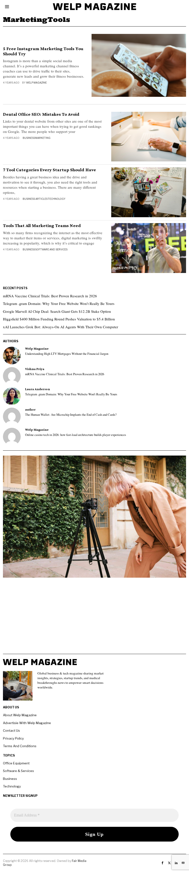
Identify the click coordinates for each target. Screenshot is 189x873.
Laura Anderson (37, 389)
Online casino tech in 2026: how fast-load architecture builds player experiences (75, 435)
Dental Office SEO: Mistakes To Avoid (41, 114)
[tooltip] (12, 355)
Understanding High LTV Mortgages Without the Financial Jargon (66, 354)
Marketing (42, 137)
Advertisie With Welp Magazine (27, 723)
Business (29, 137)
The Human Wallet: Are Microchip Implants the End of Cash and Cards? (71, 415)
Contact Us (11, 730)
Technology (56, 198)
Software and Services (51, 249)
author (30, 409)
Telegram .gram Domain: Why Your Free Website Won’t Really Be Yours (58, 303)
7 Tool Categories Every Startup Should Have (49, 169)
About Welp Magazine (20, 715)
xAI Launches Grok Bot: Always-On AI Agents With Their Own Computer (60, 326)
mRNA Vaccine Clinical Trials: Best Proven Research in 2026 (50, 295)
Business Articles (35, 198)
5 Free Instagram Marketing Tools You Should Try (43, 51)
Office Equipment (16, 763)
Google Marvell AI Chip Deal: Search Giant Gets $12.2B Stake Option (57, 311)
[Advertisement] (94, 619)
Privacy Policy (13, 738)
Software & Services (18, 771)
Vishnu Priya (34, 369)
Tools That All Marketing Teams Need (42, 225)
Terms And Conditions (19, 746)
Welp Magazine (36, 82)
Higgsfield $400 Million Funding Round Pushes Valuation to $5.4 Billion (59, 318)
